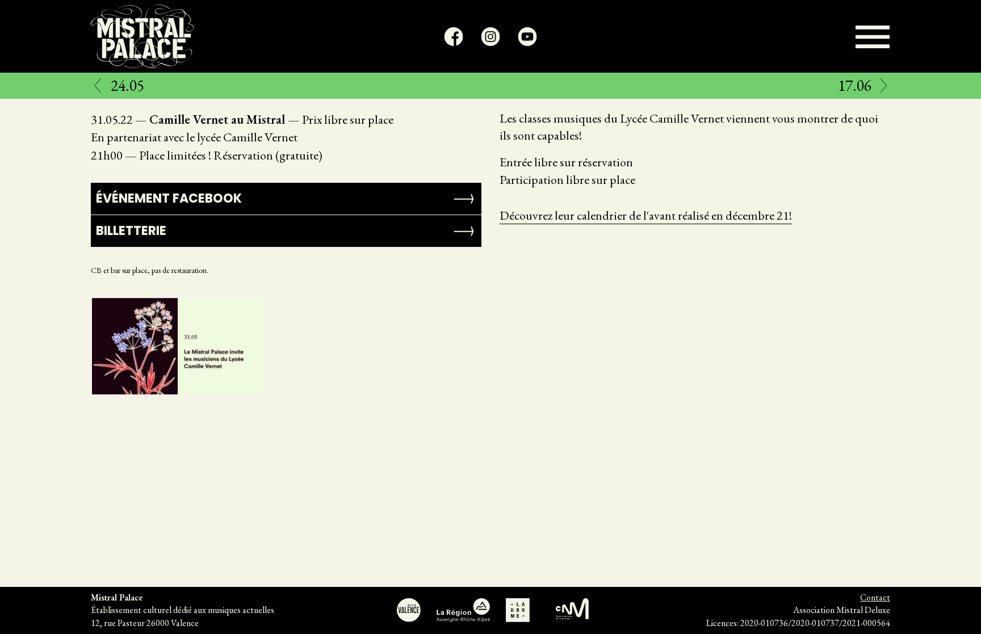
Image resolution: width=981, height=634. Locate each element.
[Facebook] (453, 36)
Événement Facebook (169, 198)
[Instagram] (490, 36)
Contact (875, 597)
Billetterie (131, 231)
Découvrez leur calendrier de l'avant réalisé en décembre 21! (646, 215)
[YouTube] (527, 36)
